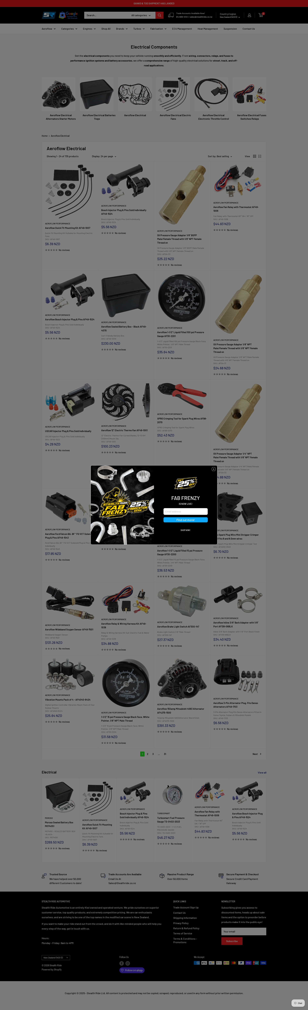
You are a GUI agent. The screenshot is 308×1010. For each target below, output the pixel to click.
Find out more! (185, 520)
